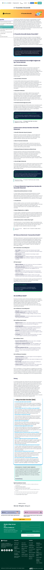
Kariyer (15, 550)
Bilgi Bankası (24, 544)
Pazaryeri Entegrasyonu (39, 543)
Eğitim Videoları (25, 546)
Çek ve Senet (31, 554)
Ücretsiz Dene (39, 3)
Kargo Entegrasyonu (39, 552)
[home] (5, 3)
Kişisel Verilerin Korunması (17, 557)
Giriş (36, 3)
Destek (32, 3)
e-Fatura (21, 3)
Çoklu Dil (30, 550)
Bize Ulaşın (16, 544)
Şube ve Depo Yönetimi (31, 556)
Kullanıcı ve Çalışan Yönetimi (38, 560)
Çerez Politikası (25, 556)
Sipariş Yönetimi (32, 552)
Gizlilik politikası (35, 568)
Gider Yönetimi (39, 562)
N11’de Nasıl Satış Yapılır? (20, 486)
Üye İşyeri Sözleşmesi (16, 554)
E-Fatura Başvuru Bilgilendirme (16, 547)
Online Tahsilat (39, 547)
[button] (10, 3)
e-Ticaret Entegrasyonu (31, 545)
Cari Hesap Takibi (38, 550)
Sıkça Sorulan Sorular (24, 549)
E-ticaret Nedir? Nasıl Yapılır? (21, 494)
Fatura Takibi (39, 557)
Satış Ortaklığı (24, 550)
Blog (29, 3)
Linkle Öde (24, 542)
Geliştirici (23, 552)
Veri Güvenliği (17, 551)
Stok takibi (31, 542)
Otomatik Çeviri (32, 549)
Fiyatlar (25, 3)
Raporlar (30, 558)
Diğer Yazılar (22, 519)
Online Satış (31, 547)
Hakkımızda (16, 542)
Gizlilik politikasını (36, 531)
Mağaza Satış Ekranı (39, 555)
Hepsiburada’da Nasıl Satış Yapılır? (22, 488)
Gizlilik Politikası (25, 554)
